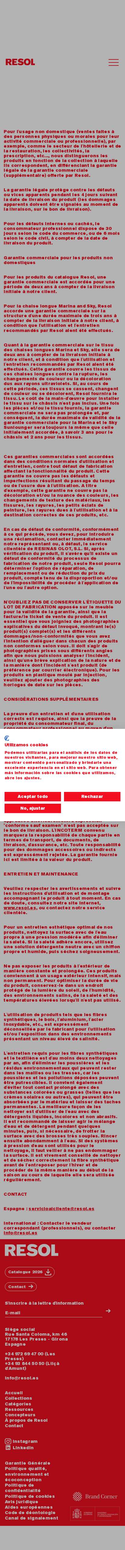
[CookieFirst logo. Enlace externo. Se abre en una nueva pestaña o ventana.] (7, 738)
